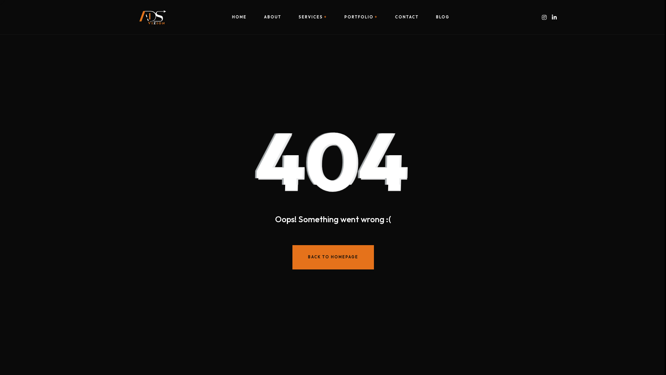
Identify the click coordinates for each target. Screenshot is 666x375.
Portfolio (359, 17)
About (272, 17)
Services (311, 17)
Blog (443, 17)
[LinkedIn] (554, 17)
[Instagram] (544, 17)
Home (239, 17)
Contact (407, 17)
